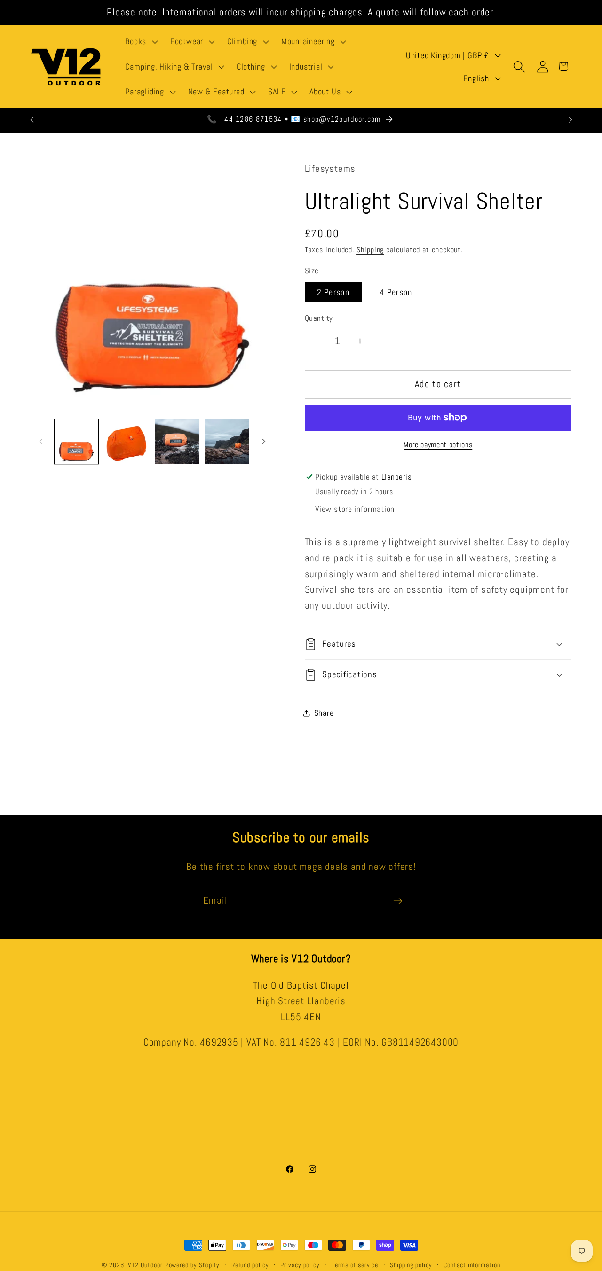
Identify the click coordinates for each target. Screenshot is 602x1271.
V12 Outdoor (145, 1265)
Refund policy (250, 1265)
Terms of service (355, 1265)
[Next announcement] (570, 119)
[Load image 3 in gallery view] (177, 441)
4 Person (396, 292)
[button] (140, 41)
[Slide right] (263, 441)
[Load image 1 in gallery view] (77, 441)
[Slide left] (41, 441)
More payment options (438, 445)
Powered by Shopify (192, 1265)
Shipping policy (411, 1265)
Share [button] (324, 712)
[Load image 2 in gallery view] (126, 441)
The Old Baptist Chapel (301, 985)
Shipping (370, 250)
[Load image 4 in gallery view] (227, 441)
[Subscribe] (397, 901)
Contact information (472, 1265)
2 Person (333, 292)
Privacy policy (300, 1265)
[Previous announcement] (32, 119)
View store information (355, 509)
